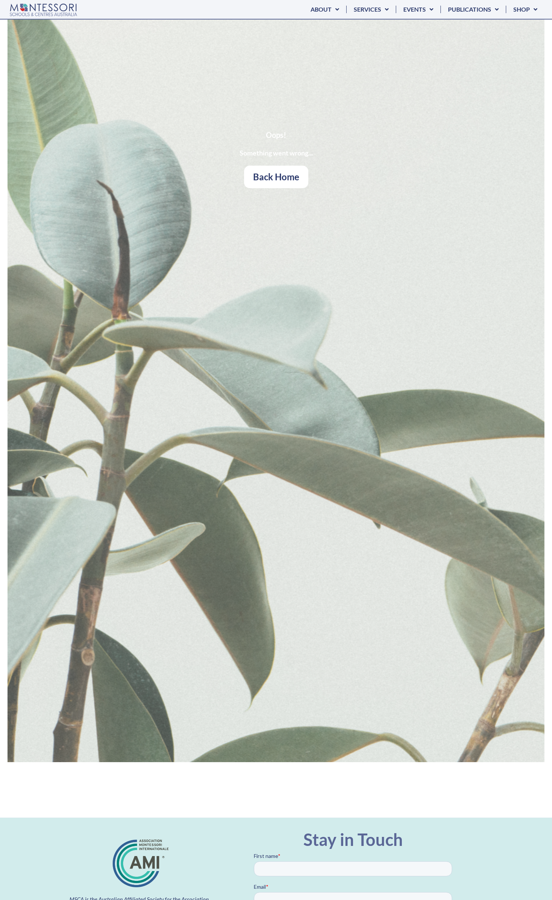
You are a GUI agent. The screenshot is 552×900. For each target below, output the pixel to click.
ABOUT (321, 9)
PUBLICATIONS (469, 9)
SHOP (521, 9)
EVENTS (414, 9)
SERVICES (367, 9)
